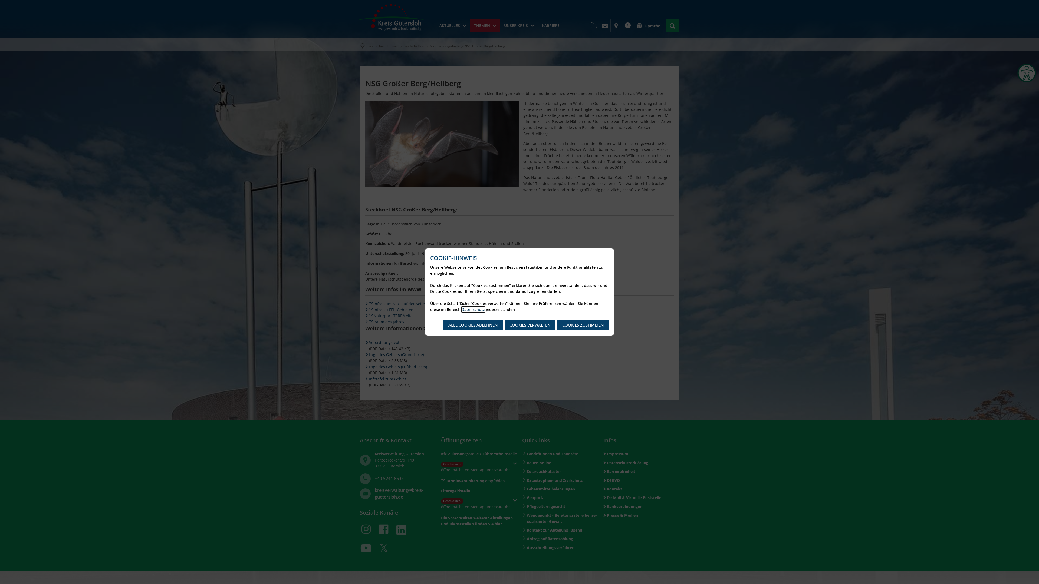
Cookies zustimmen (583, 325)
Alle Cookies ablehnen (473, 325)
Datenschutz (473, 309)
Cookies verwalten (530, 325)
